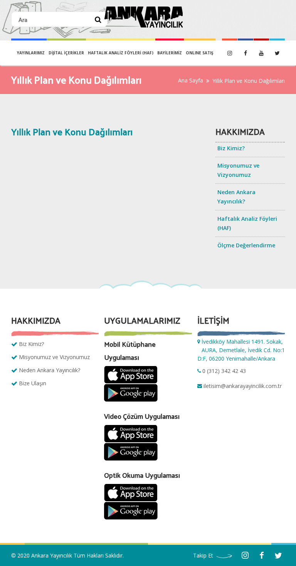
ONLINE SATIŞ (200, 52)
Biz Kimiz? (231, 148)
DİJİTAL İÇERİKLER (66, 52)
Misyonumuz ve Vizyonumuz (238, 170)
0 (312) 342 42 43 (224, 371)
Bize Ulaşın (32, 383)
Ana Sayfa (190, 80)
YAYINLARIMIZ (31, 52)
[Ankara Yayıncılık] (143, 17)
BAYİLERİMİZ (169, 52)
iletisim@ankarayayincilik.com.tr (243, 386)
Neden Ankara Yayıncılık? (236, 196)
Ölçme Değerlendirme (246, 245)
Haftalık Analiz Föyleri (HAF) (120, 52)
